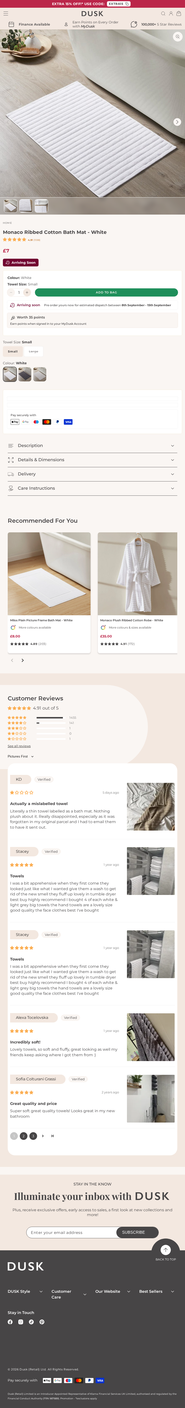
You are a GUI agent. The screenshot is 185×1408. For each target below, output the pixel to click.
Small (13, 351)
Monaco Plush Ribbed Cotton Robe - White (131, 620)
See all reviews (19, 746)
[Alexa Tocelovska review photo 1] (151, 1037)
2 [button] (24, 1136)
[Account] (171, 13)
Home (7, 222)
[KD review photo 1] (151, 807)
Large (36, 353)
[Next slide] (22, 660)
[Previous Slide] (8, 122)
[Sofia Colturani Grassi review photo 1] (151, 1099)
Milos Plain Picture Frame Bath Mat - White (41, 620)
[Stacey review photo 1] (151, 871)
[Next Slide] (177, 122)
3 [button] (33, 1136)
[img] (21, 792)
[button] (163, 13)
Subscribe (133, 1232)
